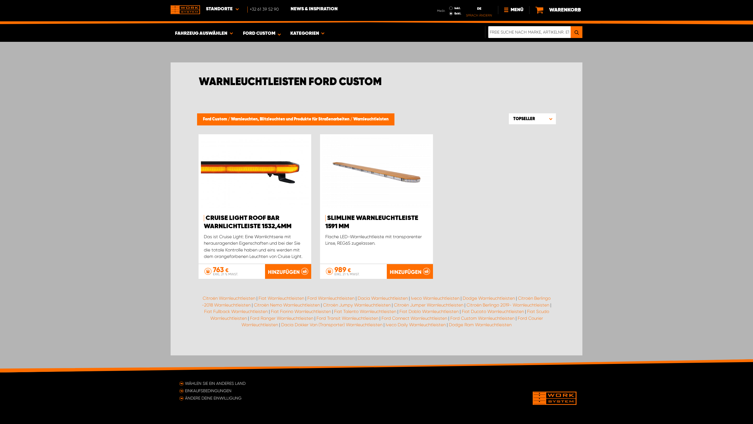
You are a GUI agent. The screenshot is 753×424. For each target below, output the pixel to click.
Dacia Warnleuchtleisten (383, 298)
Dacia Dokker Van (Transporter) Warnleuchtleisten (331, 324)
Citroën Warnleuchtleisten (229, 298)
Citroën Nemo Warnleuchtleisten (287, 305)
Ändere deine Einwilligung (213, 398)
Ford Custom (215, 119)
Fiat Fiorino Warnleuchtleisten (301, 311)
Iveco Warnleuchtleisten (435, 298)
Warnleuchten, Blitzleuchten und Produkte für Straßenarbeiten (290, 119)
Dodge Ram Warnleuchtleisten (480, 324)
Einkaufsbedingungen (208, 390)
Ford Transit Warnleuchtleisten (347, 318)
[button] (532, 118)
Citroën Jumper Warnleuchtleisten (428, 305)
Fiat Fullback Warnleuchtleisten (236, 311)
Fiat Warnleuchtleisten (281, 298)
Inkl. (457, 8)
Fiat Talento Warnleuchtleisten (365, 311)
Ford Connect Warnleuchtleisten (414, 318)
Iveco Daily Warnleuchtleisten (416, 324)
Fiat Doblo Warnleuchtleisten (429, 311)
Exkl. (457, 13)
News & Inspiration (314, 9)
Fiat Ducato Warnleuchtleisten (493, 311)
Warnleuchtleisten (371, 119)
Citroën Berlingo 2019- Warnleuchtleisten (508, 305)
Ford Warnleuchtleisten (330, 298)
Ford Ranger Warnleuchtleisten (281, 318)
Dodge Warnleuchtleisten (489, 298)
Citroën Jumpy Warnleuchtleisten (357, 305)
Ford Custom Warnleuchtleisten (482, 318)
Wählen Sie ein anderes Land (215, 383)
